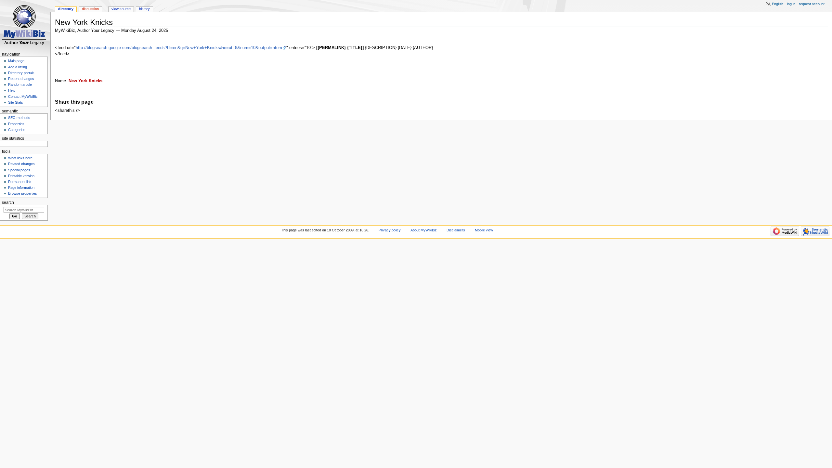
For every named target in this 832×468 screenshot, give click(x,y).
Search (8, 202)
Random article (20, 84)
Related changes (21, 164)
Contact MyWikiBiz (23, 96)
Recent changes (21, 79)
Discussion (90, 9)
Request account (812, 4)
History (144, 9)
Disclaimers (456, 230)
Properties (16, 124)
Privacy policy (390, 230)
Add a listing (17, 67)
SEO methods (19, 118)
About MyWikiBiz (423, 230)
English (777, 4)
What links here (20, 158)
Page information (21, 187)
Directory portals (21, 73)
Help (11, 90)
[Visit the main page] (25, 25)
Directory (65, 9)
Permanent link (20, 182)
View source (121, 9)
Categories (16, 130)
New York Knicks (85, 81)
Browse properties (22, 193)
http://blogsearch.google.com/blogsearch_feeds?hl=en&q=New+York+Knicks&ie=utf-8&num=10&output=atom (179, 48)
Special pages (19, 170)
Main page (16, 61)
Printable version (21, 176)
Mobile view (484, 230)
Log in (791, 4)
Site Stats (15, 102)
